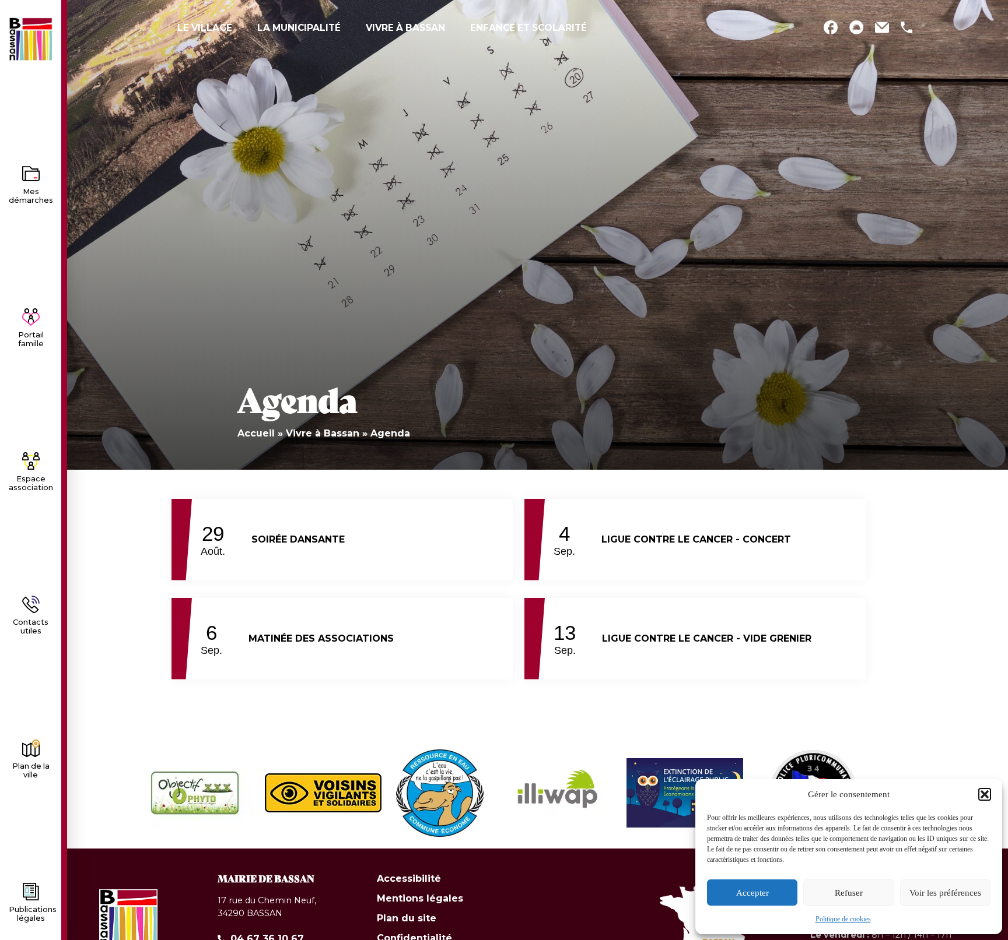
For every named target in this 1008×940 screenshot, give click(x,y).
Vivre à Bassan (322, 433)
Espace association (31, 483)
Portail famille (31, 339)
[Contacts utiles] (31, 604)
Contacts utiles (30, 626)
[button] (985, 794)
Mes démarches (31, 196)
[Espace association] (31, 461)
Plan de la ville (31, 770)
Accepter (752, 892)
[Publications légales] (31, 891)
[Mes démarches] (31, 173)
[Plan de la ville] (31, 748)
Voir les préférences (945, 892)
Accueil (256, 433)
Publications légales (33, 914)
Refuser (849, 892)
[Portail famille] (31, 317)
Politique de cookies (843, 919)
